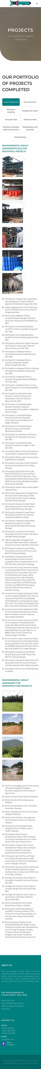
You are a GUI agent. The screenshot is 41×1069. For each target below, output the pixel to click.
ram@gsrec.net (7, 1039)
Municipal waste (11, 120)
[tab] (11, 102)
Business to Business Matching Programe (11, 128)
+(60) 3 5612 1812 (7, 1028)
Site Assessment (30, 102)
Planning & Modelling (11, 111)
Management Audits (30, 111)
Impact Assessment (10, 102)
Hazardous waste (30, 120)
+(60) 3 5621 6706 (8, 1031)
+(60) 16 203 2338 (8, 1033)
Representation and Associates (30, 128)
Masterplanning (20, 137)
